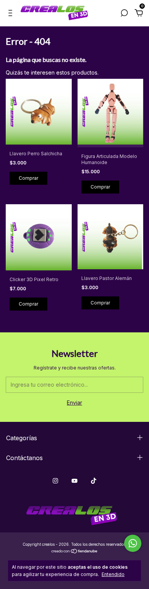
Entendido (113, 574)
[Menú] (12, 14)
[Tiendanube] (75, 551)
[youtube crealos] (74, 481)
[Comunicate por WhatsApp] (132, 543)
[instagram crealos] (55, 481)
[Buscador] (124, 14)
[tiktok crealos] (94, 481)
